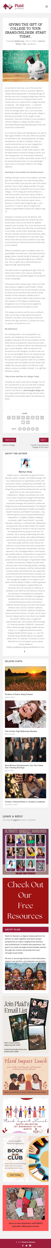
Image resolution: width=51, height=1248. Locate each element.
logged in (16, 820)
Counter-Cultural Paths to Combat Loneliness (25, 802)
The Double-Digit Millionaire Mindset (21, 731)
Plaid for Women (28, 1242)
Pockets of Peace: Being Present (19, 694)
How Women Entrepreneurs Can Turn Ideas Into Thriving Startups (24, 766)
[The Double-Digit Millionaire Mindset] (25, 714)
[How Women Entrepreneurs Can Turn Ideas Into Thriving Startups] (25, 749)
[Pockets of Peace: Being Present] (25, 678)
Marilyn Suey (19, 41)
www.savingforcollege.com (33, 390)
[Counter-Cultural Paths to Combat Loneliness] (25, 786)
